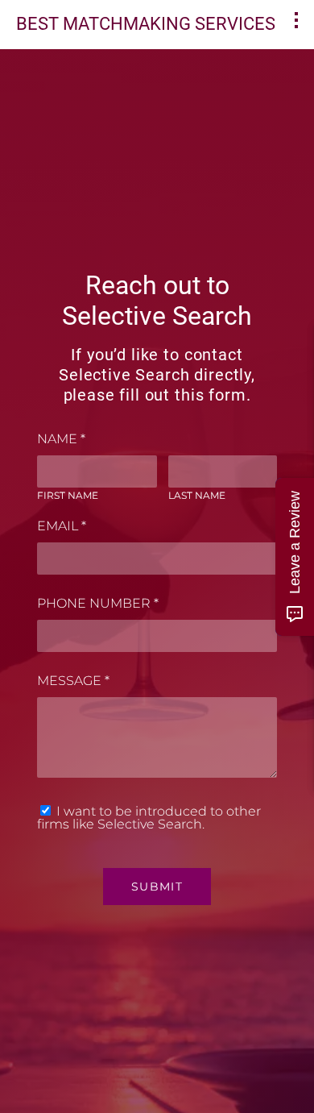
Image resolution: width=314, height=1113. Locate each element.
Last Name (196, 495)
